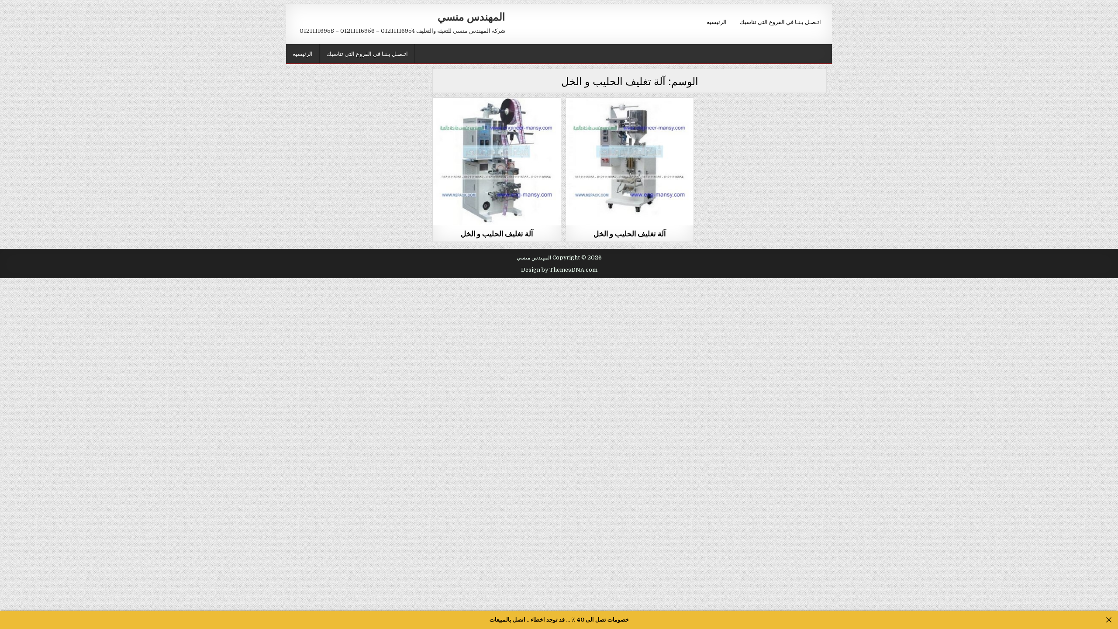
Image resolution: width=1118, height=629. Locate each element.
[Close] (1109, 620)
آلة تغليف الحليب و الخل (497, 233)
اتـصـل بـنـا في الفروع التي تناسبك (780, 21)
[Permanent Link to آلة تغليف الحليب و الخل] (496, 161)
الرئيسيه (717, 21)
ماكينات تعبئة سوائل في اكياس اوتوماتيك (497, 119)
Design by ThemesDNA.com (559, 270)
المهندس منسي (471, 16)
